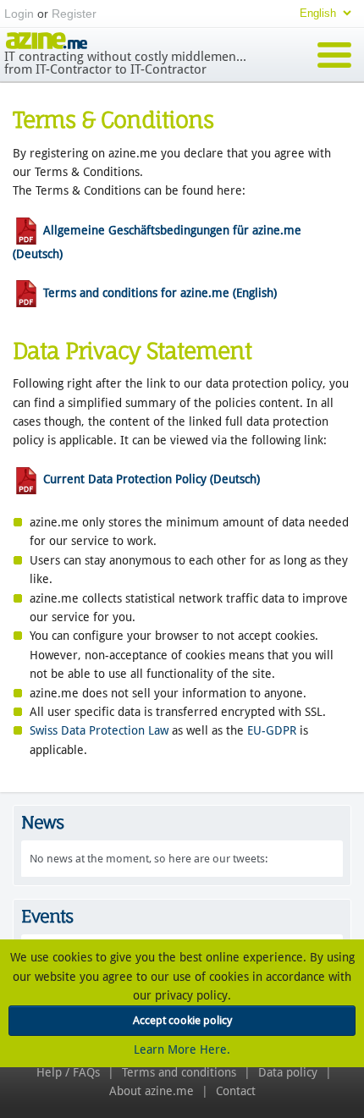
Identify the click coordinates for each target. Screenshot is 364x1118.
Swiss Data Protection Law (99, 730)
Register (74, 13)
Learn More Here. (182, 1049)
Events (47, 916)
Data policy (287, 1072)
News (42, 822)
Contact (236, 1091)
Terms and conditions (179, 1072)
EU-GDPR (271, 730)
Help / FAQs (68, 1072)
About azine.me (151, 1091)
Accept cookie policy (182, 1020)
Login (19, 13)
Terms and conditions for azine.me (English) (158, 293)
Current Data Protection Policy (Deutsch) (150, 479)
